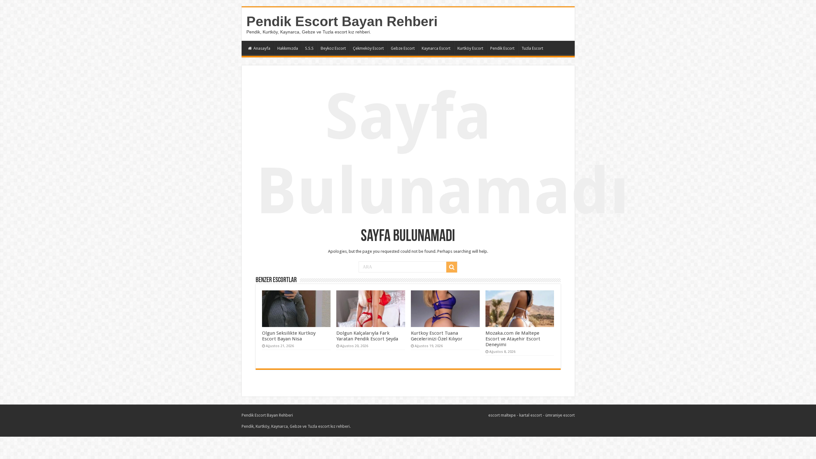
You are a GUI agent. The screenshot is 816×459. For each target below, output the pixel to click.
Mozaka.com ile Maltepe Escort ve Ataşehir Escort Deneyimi (512, 338)
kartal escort (530, 415)
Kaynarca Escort (436, 48)
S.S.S (309, 48)
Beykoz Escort (333, 48)
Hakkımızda (287, 48)
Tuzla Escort (532, 48)
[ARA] (451, 267)
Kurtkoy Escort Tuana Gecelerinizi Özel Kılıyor (437, 336)
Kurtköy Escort (470, 48)
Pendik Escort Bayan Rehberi (342, 21)
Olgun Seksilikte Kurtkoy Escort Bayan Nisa (289, 336)
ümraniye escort (560, 415)
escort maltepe (502, 415)
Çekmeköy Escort (368, 48)
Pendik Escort (502, 48)
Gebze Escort (403, 48)
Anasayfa (261, 48)
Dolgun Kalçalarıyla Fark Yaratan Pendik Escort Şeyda (367, 336)
